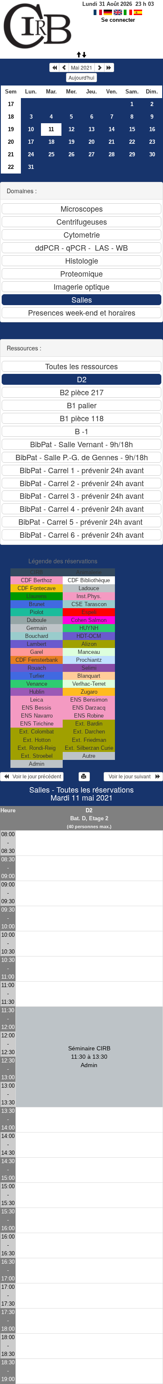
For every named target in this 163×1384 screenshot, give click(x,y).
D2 (89, 810)
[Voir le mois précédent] (64, 67)
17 (11, 104)
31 (31, 167)
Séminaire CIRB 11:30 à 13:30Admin (89, 1056)
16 (152, 129)
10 (31, 129)
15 (132, 129)
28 (112, 154)
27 (91, 154)
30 (152, 154)
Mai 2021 (81, 67)
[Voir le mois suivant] (99, 67)
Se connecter (118, 20)
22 (132, 142)
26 (71, 154)
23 (152, 142)
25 (51, 154)
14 (112, 129)
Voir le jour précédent (35, 777)
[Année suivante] (109, 67)
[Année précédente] (54, 67)
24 (31, 154)
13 (91, 129)
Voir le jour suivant (130, 777)
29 (132, 154)
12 (71, 129)
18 (11, 117)
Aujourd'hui (81, 77)
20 (11, 142)
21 (112, 142)
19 (11, 129)
